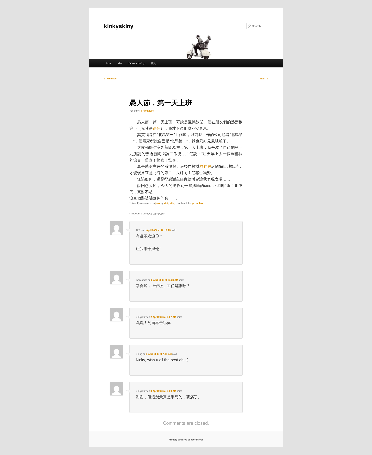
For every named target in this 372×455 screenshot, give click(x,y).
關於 (153, 63)
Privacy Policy (136, 63)
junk (157, 203)
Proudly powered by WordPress (186, 439)
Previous (110, 78)
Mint (120, 63)
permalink (197, 203)
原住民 (205, 166)
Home (108, 63)
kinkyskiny (118, 26)
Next (264, 78)
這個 (156, 128)
